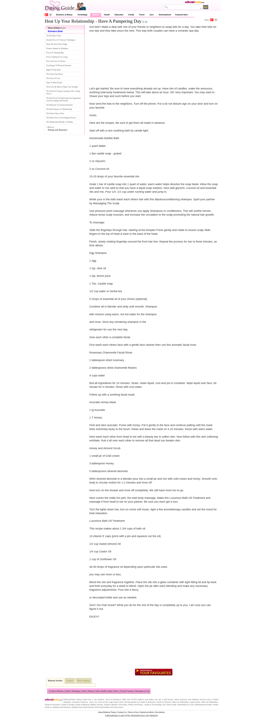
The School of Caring (54, 91)
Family (131, 15)
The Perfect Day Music (54, 74)
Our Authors (160, 712)
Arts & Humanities (102, 707)
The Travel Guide (169, 705)
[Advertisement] (114, 57)
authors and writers (146, 699)
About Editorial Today (107, 712)
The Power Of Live (53, 78)
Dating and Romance (57, 130)
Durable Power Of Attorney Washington (60, 40)
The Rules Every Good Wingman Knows (61, 118)
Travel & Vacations (127, 691)
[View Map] (50, 14)
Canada (75, 702)
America (84, 702)
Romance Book (55, 31)
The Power (50, 87)
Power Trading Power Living (56, 57)
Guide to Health (100, 691)
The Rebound (51, 105)
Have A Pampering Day (119, 21)
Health (107, 15)
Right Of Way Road (53, 70)
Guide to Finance (164, 702)
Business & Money (64, 15)
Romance (117, 699)
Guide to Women (87, 691)
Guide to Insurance (52, 705)
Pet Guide (123, 705)
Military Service (96, 705)
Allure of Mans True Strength (67, 87)
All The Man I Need (53, 36)
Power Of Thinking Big (54, 53)
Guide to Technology (72, 691)
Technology (82, 15)
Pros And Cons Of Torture (55, 61)
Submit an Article (147, 712)
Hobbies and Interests (62, 707)
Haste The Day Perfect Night (56, 44)
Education (119, 15)
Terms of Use (133, 712)
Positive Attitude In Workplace (57, 48)
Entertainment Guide (203, 705)
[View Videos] (215, 20)
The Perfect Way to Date (55, 113)
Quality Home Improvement (83, 707)
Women (95, 15)
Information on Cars (142, 691)
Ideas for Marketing (180, 702)
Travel (141, 15)
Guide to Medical (82, 705)
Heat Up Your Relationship (69, 21)
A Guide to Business (56, 691)
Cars (151, 15)
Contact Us (121, 712)
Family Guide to (113, 691)
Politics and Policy (135, 705)
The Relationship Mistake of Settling (59, 122)
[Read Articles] (211, 20)
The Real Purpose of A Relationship (59, 109)
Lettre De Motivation (209, 702)
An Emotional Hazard (64, 105)
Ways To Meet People (54, 83)
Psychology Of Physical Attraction (58, 65)
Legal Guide (194, 702)
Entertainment (165, 15)
